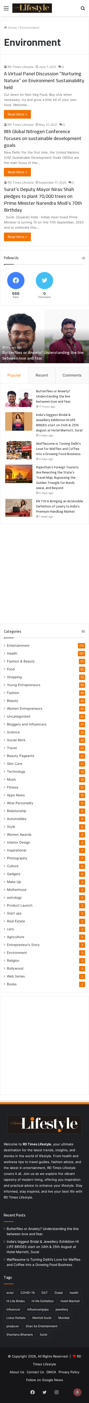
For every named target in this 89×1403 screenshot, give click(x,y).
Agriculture (15, 937)
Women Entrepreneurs (24, 708)
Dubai (59, 1292)
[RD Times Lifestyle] (32, 8)
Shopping (14, 677)
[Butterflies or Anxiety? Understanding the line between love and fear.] (18, 398)
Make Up (14, 882)
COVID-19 (28, 1292)
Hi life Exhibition (43, 1301)
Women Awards (19, 834)
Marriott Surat (41, 1318)
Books (12, 984)
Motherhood (16, 890)
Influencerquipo (38, 1309)
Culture (13, 866)
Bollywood (15, 968)
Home (12, 28)
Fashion (13, 693)
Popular (14, 375)
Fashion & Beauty (21, 661)
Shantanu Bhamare (19, 1334)
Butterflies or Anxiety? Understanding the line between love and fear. (43, 355)
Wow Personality (20, 803)
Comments (72, 375)
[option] (44, 336)
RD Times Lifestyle (21, 67)
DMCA (51, 1372)
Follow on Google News (44, 1380)
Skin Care (14, 764)
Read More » (17, 114)
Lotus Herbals (15, 1318)
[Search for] (82, 10)
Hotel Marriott (70, 1301)
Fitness (12, 787)
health (74, 1292)
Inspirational (16, 850)
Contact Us (35, 1372)
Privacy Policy (69, 1372)
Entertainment (18, 645)
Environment (17, 953)
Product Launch (19, 905)
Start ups (14, 913)
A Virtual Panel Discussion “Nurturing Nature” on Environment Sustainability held (44, 80)
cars (10, 929)
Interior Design (18, 842)
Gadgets (13, 874)
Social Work (16, 740)
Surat (43, 1334)
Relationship (16, 811)
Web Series (16, 976)
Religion (13, 960)
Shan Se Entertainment (41, 1326)
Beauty (12, 701)
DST (45, 1292)
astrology (14, 897)
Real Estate (16, 921)
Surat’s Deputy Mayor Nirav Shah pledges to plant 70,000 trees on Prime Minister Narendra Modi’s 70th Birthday (43, 199)
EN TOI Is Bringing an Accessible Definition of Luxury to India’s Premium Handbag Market (59, 506)
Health (12, 653)
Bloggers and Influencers (26, 724)
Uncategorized (18, 716)
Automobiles (16, 819)
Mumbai (63, 1318)
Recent (42, 375)
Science (13, 732)
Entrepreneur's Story (23, 945)
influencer (13, 1309)
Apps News (16, 795)
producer (12, 1326)
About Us (17, 1372)
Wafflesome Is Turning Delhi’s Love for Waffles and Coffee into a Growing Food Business (58, 448)
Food (11, 669)
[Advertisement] (44, 572)
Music (11, 779)
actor (10, 1292)
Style (11, 827)
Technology (16, 771)
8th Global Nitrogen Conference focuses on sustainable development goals (42, 138)
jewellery (62, 1309)
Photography (17, 858)
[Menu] (6, 10)
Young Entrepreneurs (23, 685)
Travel (12, 748)
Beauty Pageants (20, 756)
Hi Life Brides (15, 1301)
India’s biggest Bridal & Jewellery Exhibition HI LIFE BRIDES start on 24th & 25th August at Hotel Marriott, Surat (59, 422)
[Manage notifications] (77, 1392)
